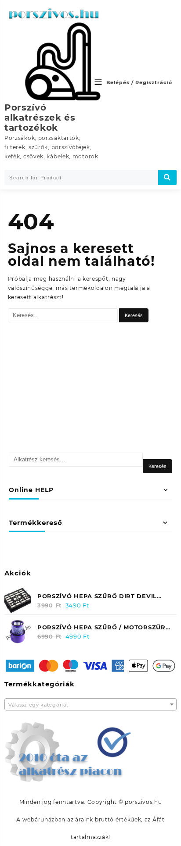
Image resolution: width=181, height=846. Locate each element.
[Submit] (167, 177)
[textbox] (90, 705)
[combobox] (90, 704)
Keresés (157, 466)
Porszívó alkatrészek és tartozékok (40, 117)
